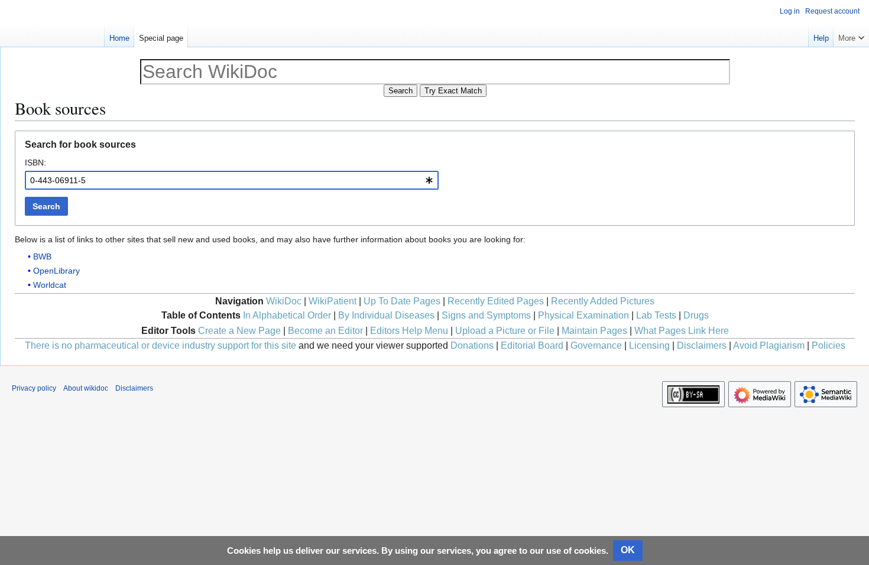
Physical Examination (583, 315)
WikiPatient (332, 301)
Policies (828, 345)
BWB (42, 256)
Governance (596, 345)
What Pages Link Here (681, 331)
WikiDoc (283, 301)
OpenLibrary (56, 270)
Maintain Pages (594, 331)
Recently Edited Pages (496, 301)
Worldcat (49, 285)
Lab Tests (656, 315)
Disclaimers (702, 345)
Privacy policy (34, 388)
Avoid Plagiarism (769, 345)
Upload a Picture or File (505, 331)
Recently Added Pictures (602, 301)
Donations (472, 345)
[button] (851, 35)
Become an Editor (325, 331)
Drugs (696, 315)
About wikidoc (85, 388)
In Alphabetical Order (287, 315)
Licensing (649, 345)
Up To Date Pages (402, 301)
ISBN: (35, 162)
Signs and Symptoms (486, 315)
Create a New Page (239, 331)
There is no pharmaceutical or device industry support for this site (160, 345)
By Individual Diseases (386, 315)
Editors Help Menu (409, 331)
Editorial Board (532, 345)
